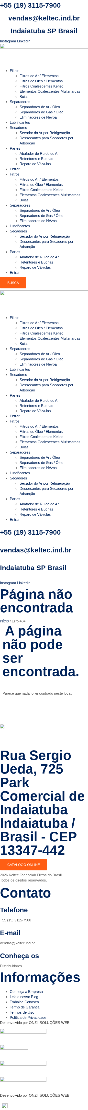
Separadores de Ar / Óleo (40, 107)
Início (4, 621)
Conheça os (19, 956)
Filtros (15, 71)
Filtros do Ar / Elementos (39, 76)
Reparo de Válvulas (35, 164)
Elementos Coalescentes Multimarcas (50, 91)
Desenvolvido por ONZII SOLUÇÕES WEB (34, 1023)
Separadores (20, 102)
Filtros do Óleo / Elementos (41, 81)
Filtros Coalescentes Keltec (41, 86)
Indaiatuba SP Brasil (44, 31)
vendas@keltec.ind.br (44, 18)
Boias (24, 96)
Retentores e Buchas (36, 159)
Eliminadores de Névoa (38, 117)
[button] (44, 1106)
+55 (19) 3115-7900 (30, 5)
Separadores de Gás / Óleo (41, 112)
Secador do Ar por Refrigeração (45, 133)
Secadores (18, 127)
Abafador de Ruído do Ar (39, 153)
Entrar (15, 169)
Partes (15, 148)
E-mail (10, 933)
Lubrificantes (20, 122)
